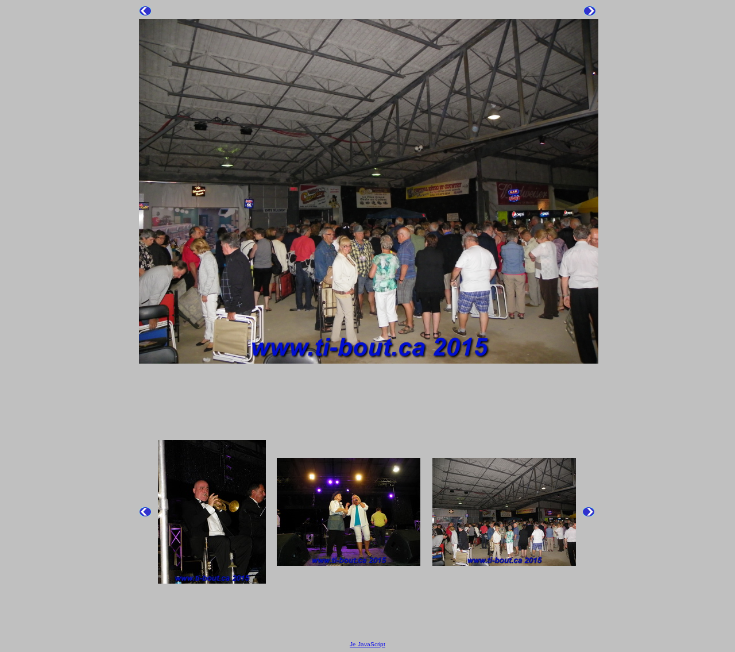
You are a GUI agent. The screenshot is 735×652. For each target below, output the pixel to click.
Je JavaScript (367, 644)
